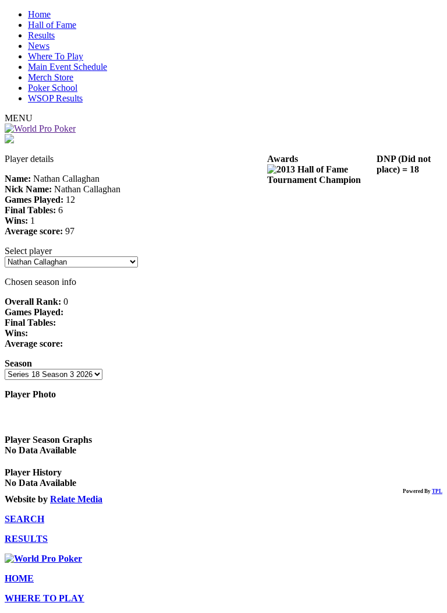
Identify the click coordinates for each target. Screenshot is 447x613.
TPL (437, 491)
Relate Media (76, 499)
